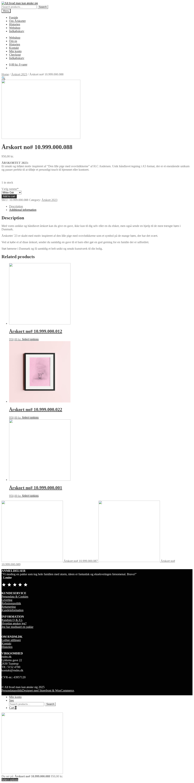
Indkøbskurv (16, 31)
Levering (7, 600)
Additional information (22, 209)
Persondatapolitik (12, 690)
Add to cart (9, 196)
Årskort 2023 (19, 74)
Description (16, 206)
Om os (13, 41)
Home (5, 74)
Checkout (15, 54)
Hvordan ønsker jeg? (14, 623)
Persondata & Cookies (15, 596)
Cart (12, 707)
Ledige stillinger (11, 640)
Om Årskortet (17, 21)
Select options (30, 339)
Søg (11, 700)
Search (43, 6)
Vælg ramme (10, 189)
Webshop (14, 27)
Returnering (9, 606)
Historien (14, 24)
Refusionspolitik (11, 603)
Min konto (15, 51)
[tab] (100, 206)
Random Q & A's (12, 620)
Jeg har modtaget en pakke (17, 626)
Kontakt (14, 47)
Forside (13, 17)
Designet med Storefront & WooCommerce (48, 690)
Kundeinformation (12, 610)
